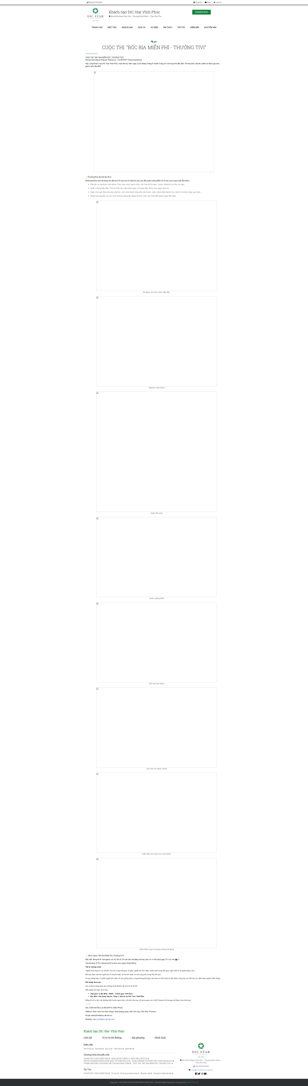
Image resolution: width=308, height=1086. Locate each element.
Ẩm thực (167, 27)
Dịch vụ (141, 27)
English (198, 2)
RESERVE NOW (201, 12)
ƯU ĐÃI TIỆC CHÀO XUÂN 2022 (96, 1058)
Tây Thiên (88, 1049)
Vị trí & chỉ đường (112, 1037)
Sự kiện (154, 27)
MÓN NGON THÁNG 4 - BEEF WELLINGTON (129, 1058)
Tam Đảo (98, 1049)
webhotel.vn (192, 1082)
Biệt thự (112, 27)
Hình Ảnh (160, 1037)
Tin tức (181, 27)
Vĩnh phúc (118, 1049)
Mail (208, 2)
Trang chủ (97, 27)
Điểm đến (194, 27)
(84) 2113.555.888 (95, 2)
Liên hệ (218, 2)
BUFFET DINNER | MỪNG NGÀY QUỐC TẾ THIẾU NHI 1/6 (106, 1061)
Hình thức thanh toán (129, 1073)
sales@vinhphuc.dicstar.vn (202, 1070)
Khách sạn (127, 27)
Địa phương (138, 1037)
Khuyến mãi (210, 27)
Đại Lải (108, 1049)
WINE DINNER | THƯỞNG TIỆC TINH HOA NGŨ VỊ (152, 1061)
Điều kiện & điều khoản (163, 1073)
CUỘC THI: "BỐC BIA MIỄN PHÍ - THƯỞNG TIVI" (152, 1063)
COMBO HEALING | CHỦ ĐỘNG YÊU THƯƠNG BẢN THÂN (107, 1063)
